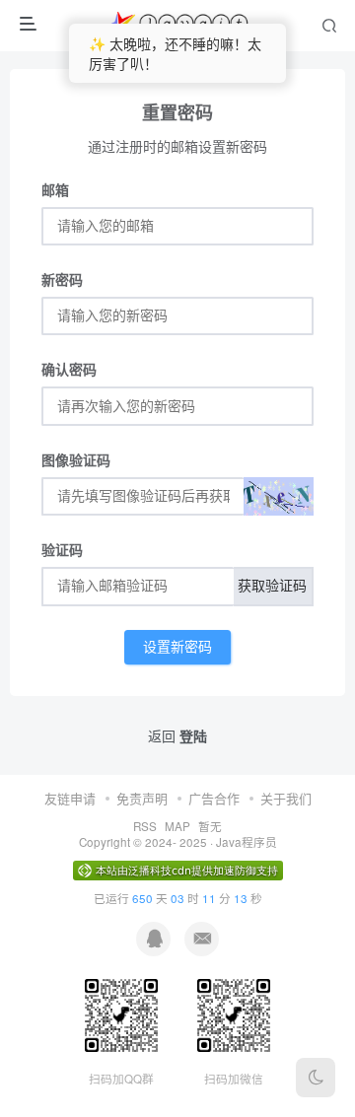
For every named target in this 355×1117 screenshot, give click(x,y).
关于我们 (286, 798)
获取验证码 (272, 586)
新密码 (62, 279)
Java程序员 (246, 842)
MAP (177, 826)
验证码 (62, 549)
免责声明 (142, 798)
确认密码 (69, 369)
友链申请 (70, 798)
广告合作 (214, 798)
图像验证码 (75, 459)
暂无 (210, 826)
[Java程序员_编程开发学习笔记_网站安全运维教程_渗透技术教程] (179, 25)
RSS (145, 826)
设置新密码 (177, 647)
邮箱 (55, 189)
